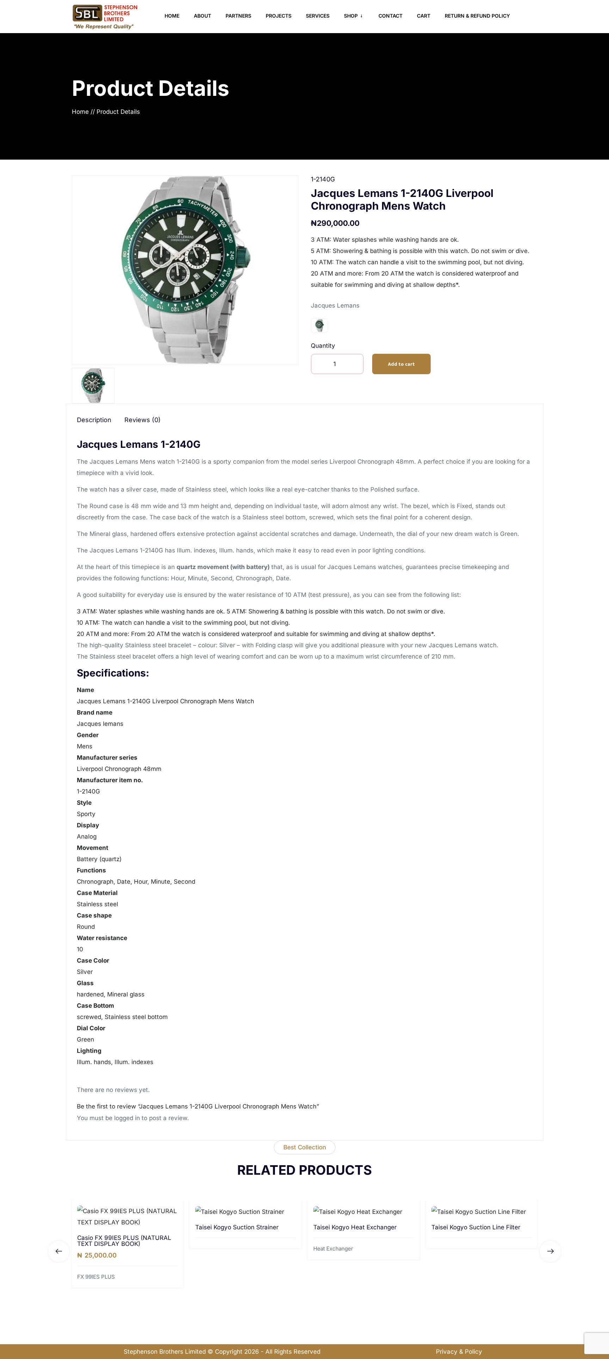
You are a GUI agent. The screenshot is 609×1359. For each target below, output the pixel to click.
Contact (390, 16)
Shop (351, 16)
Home (172, 16)
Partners (238, 16)
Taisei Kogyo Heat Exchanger (354, 1227)
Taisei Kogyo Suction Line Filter (475, 1227)
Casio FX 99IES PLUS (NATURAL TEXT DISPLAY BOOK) (124, 1240)
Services (318, 16)
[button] (550, 1251)
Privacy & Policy (459, 1351)
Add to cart (401, 364)
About (202, 16)
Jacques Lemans (335, 305)
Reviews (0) (142, 420)
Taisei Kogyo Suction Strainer (236, 1227)
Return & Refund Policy (477, 16)
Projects (278, 16)
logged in (127, 1118)
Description (94, 420)
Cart (423, 16)
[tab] (100, 420)
